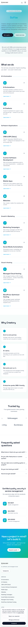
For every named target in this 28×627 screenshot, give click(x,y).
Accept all (14, 623)
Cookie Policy (20, 612)
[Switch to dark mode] (22, 2)
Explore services (20, 37)
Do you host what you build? (9, 471)
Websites (3, 594)
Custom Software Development (9, 589)
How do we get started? (8, 476)
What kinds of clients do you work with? (13, 454)
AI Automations (5, 582)
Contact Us (6, 573)
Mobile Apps (4, 592)
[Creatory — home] (4, 2)
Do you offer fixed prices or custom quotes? (11, 460)
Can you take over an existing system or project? (13, 466)
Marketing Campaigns (6, 597)
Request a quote (13, 552)
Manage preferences (14, 620)
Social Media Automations (7, 599)
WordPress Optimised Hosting (8, 604)
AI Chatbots (4, 584)
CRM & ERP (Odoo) (6, 587)
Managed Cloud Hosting (7, 602)
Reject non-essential (14, 616)
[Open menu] (25, 2)
